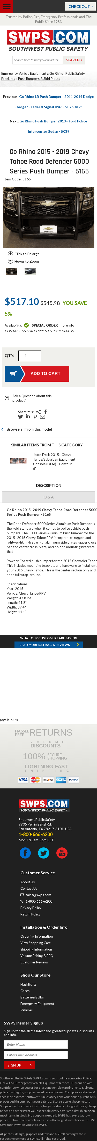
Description (48, 485)
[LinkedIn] (28, 416)
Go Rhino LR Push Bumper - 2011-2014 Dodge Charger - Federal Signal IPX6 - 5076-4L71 (48, 102)
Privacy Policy (30, 908)
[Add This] (38, 412)
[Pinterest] (35, 416)
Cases (24, 991)
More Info (67, 325)
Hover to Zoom (26, 261)
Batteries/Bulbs (32, 997)
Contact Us (28, 888)
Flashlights (28, 984)
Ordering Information (36, 936)
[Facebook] (45, 412)
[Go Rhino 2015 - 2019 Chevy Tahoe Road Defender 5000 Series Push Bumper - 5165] (11, 272)
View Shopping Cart (35, 943)
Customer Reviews (34, 962)
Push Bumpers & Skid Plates (39, 79)
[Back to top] (80, 1124)
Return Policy (30, 914)
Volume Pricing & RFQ (36, 956)
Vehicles (26, 1010)
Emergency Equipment (37, 1004)
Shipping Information (36, 949)
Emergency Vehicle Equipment (23, 73)
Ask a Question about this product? (31, 398)
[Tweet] (20, 416)
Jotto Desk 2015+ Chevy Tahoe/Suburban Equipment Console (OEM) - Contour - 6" (54, 462)
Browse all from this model (29, 429)
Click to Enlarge (27, 254)
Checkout (79, 6)
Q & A (48, 497)
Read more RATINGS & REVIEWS (44, 645)
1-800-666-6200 (39, 901)
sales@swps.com (38, 895)
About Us (27, 882)
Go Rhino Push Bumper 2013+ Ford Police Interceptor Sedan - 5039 (48, 126)
